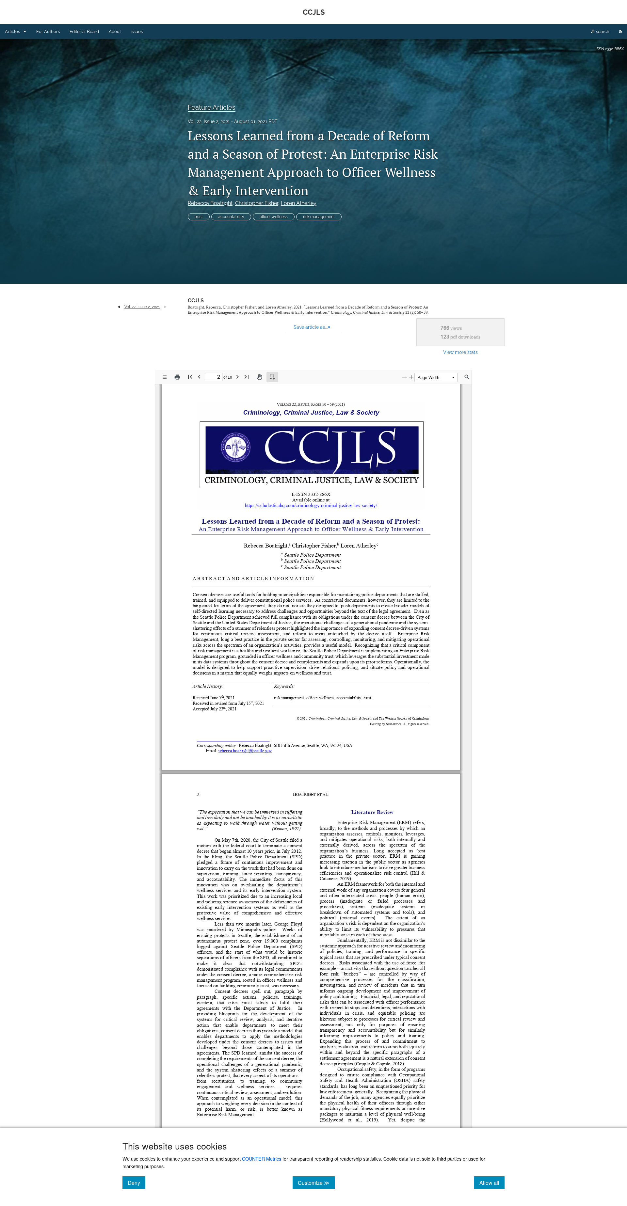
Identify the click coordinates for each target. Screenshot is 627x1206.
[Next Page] (237, 377)
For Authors (48, 31)
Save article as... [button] (312, 327)
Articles (12, 31)
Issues (137, 31)
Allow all (492, 1182)
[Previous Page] (199, 377)
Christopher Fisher (256, 203)
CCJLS (196, 300)
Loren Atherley (298, 203)
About (115, 31)
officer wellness (274, 216)
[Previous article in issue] (119, 307)
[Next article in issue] (165, 307)
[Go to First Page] (190, 377)
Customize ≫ (316, 1182)
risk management (319, 216)
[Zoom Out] (405, 377)
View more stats (460, 352)
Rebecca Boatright (210, 203)
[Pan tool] (259, 377)
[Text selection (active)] (272, 377)
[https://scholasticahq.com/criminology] (282, 505)
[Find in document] (467, 377)
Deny (136, 1182)
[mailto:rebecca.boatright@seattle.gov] (245, 750)
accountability (231, 216)
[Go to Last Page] (246, 377)
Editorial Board (84, 31)
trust (199, 216)
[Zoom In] (411, 377)
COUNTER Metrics (261, 1158)
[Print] (177, 377)
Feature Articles (211, 107)
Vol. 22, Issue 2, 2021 (209, 121)
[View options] (164, 377)
